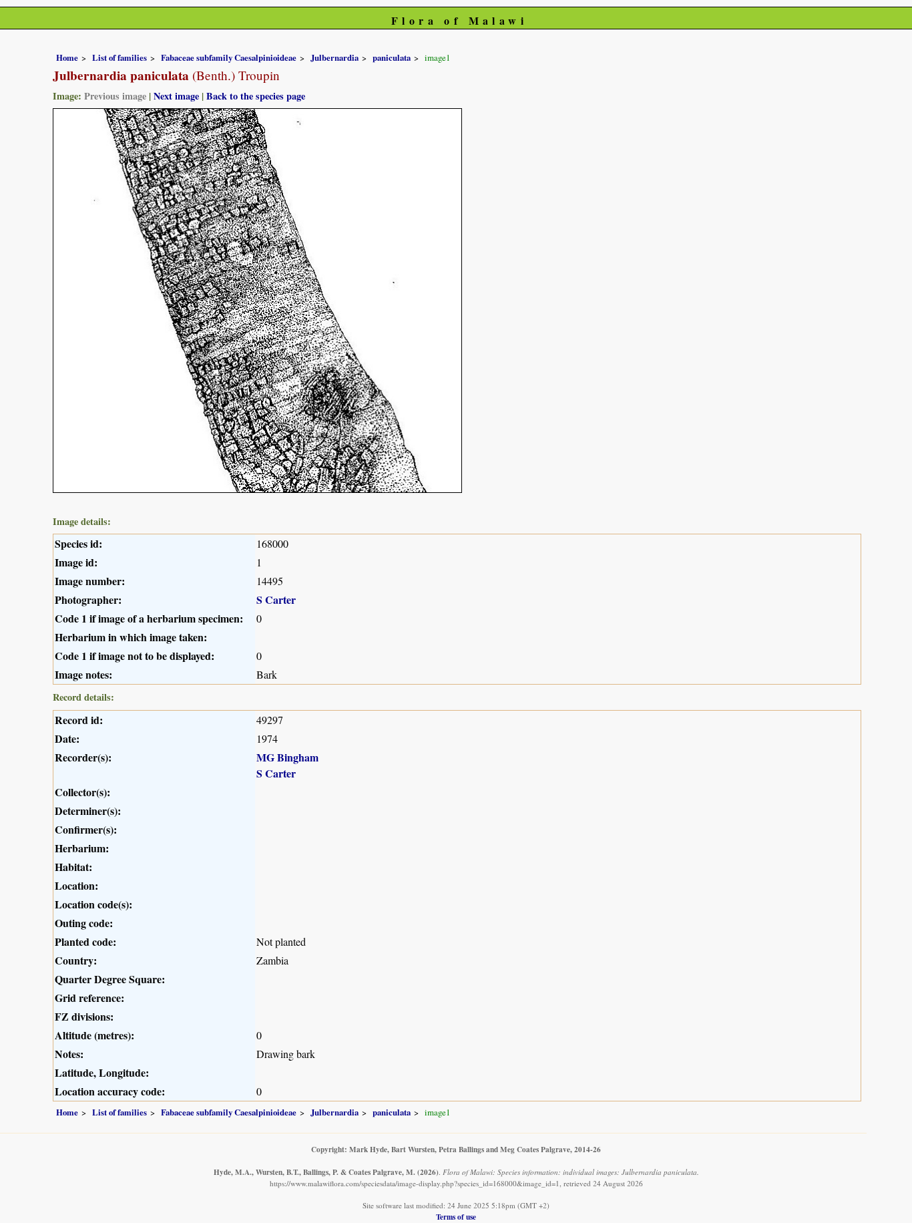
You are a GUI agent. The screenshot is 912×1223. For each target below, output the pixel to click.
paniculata (392, 57)
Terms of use (456, 1216)
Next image (176, 96)
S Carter (276, 599)
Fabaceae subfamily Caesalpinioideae (228, 57)
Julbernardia (334, 57)
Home (67, 57)
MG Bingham (287, 757)
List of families (119, 57)
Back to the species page (255, 96)
